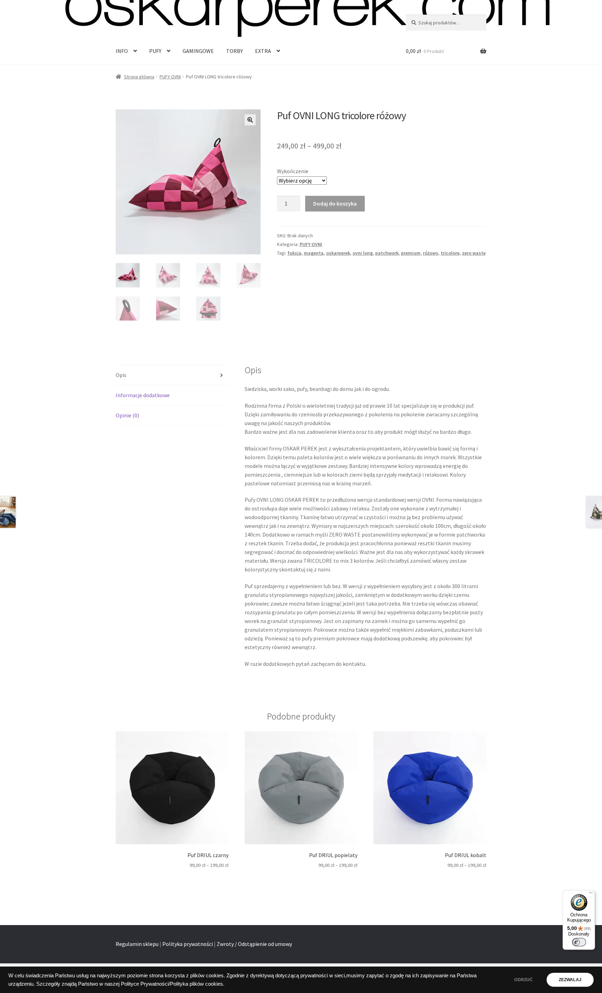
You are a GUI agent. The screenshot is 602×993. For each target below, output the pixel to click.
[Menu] (591, 894)
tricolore (450, 253)
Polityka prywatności (187, 943)
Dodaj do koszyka (335, 203)
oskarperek (338, 253)
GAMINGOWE (198, 50)
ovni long (363, 253)
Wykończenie (292, 171)
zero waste (474, 253)
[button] (250, 119)
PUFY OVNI (170, 77)
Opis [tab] (121, 374)
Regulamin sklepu (137, 943)
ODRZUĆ (523, 979)
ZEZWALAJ (570, 979)
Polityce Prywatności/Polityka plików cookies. (172, 984)
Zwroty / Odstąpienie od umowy (254, 943)
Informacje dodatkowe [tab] (143, 395)
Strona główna (139, 77)
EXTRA (263, 50)
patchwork (387, 253)
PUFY (155, 50)
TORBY (234, 50)
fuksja (294, 253)
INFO (122, 50)
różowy (430, 253)
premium (410, 253)
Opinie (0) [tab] (127, 415)
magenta (314, 253)
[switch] (579, 942)
